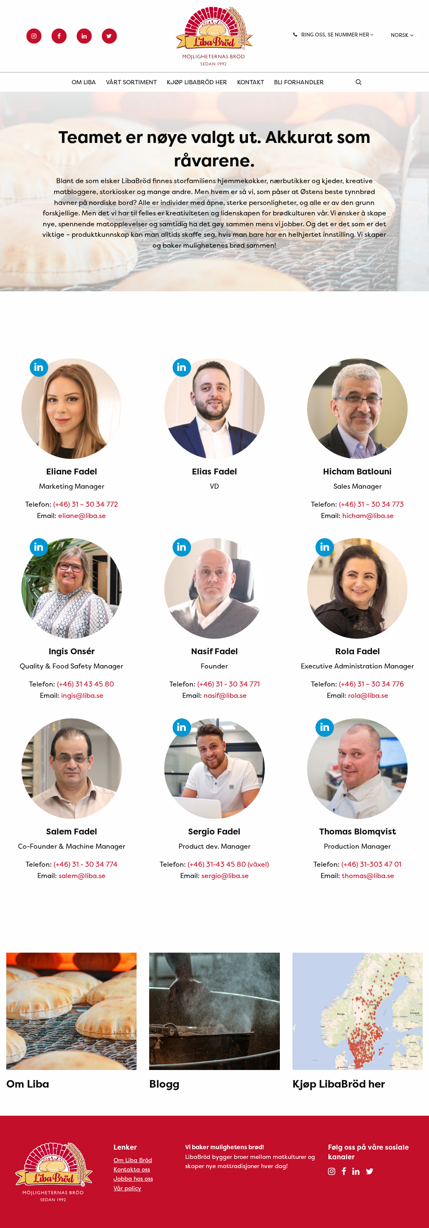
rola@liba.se (368, 695)
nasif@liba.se (225, 695)
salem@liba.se (82, 875)
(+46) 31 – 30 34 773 (371, 504)
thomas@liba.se (368, 875)
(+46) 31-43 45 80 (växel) (228, 864)
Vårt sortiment (131, 82)
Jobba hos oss (133, 1178)
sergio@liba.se (225, 875)
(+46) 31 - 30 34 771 (228, 684)
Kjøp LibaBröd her (197, 82)
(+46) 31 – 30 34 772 (85, 504)
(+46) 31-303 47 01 (371, 864)
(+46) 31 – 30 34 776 (371, 684)
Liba (214, 36)
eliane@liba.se (82, 515)
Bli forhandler (299, 82)
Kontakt (250, 82)
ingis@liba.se (82, 695)
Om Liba (84, 82)
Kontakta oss (132, 1169)
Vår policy (127, 1188)
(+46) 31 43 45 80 (85, 684)
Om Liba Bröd (133, 1160)
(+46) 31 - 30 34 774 (86, 864)
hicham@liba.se (368, 515)
